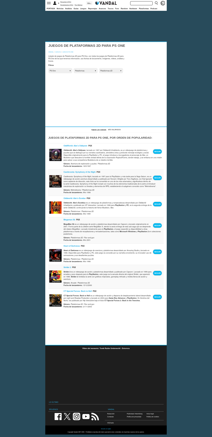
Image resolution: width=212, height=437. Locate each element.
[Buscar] (156, 3)
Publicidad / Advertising (134, 414)
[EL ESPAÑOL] (162, 3)
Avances (102, 8)
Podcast (153, 8)
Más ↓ (89, 3)
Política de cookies (152, 416)
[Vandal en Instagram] (76, 416)
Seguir (157, 152)
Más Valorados (114, 130)
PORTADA (51, 8)
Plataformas (144, 8)
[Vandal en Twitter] (67, 416)
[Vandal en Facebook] (58, 416)
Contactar (110, 416)
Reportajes (92, 8)
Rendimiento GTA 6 (66, 5)
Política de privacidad (134, 416)
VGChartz (110, 423)
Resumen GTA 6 (65, 2)
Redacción (110, 414)
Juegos (83, 8)
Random (124, 8)
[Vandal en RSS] (95, 416)
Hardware (133, 8)
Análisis (68, 8)
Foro (117, 8)
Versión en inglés (106, 429)
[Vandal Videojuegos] (106, 3)
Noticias (60, 8)
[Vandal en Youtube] (86, 416)
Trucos (110, 8)
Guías (76, 8)
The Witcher (78, 5)
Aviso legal (150, 414)
